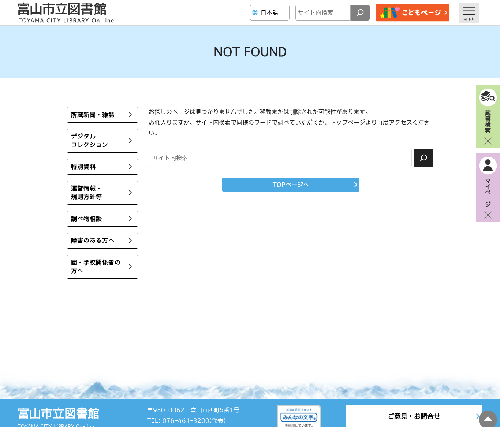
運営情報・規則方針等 (86, 192)
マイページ (488, 192)
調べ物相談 (86, 219)
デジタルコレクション (89, 140)
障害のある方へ (93, 240)
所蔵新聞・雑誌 (93, 115)
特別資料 (83, 167)
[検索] (360, 13)
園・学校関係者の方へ (96, 266)
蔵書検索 (488, 121)
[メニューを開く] (469, 13)
